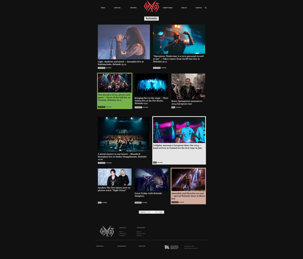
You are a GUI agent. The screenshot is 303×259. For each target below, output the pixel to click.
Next (161, 212)
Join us (139, 231)
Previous (143, 212)
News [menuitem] (103, 8)
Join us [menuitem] (184, 8)
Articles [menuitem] (117, 8)
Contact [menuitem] (199, 8)
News (121, 231)
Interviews (122, 233)
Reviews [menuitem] (133, 8)
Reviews (122, 235)
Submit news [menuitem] (167, 8)
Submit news (141, 233)
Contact (139, 235)
